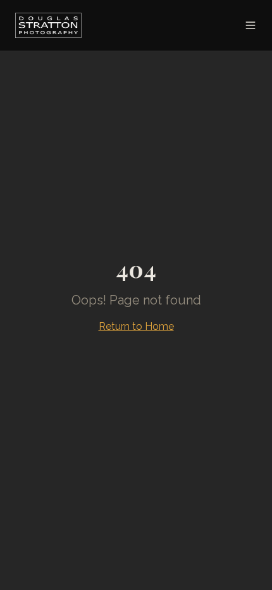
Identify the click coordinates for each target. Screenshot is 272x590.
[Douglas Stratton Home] (48, 25)
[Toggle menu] (250, 25)
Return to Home (136, 326)
